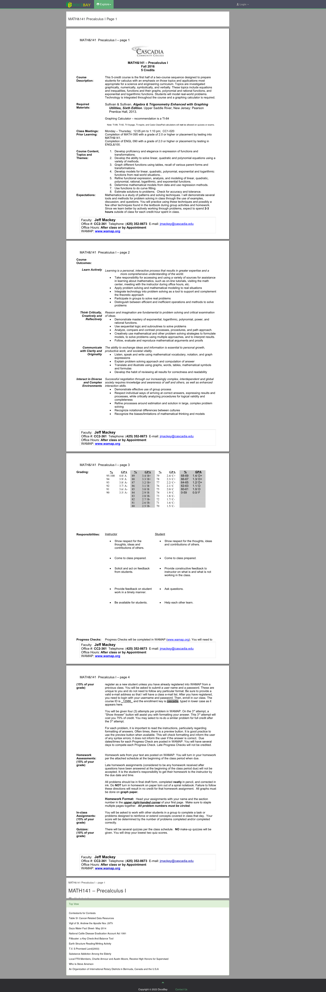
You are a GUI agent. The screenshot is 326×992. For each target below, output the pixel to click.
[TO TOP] (163, 982)
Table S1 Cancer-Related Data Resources (91, 918)
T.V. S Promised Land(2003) (84, 948)
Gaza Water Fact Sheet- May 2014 (87, 928)
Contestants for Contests (82, 913)
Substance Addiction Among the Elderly (90, 953)
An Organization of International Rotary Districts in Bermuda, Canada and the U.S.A (114, 969)
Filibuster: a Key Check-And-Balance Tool (91, 938)
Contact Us (181, 989)
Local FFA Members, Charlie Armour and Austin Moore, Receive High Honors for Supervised (118, 958)
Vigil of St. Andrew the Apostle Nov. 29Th (91, 923)
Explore (104, 4)
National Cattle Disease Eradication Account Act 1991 (97, 933)
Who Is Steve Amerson (81, 964)
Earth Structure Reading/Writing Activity (90, 943)
